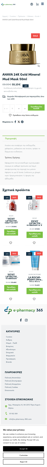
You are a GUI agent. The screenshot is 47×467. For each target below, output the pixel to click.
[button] (39, 66)
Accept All (23, 449)
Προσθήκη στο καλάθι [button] (11, 232)
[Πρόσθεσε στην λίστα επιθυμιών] (11, 242)
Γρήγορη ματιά (11, 209)
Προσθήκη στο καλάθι (36, 107)
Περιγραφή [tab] (10, 138)
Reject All (23, 462)
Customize (24, 455)
